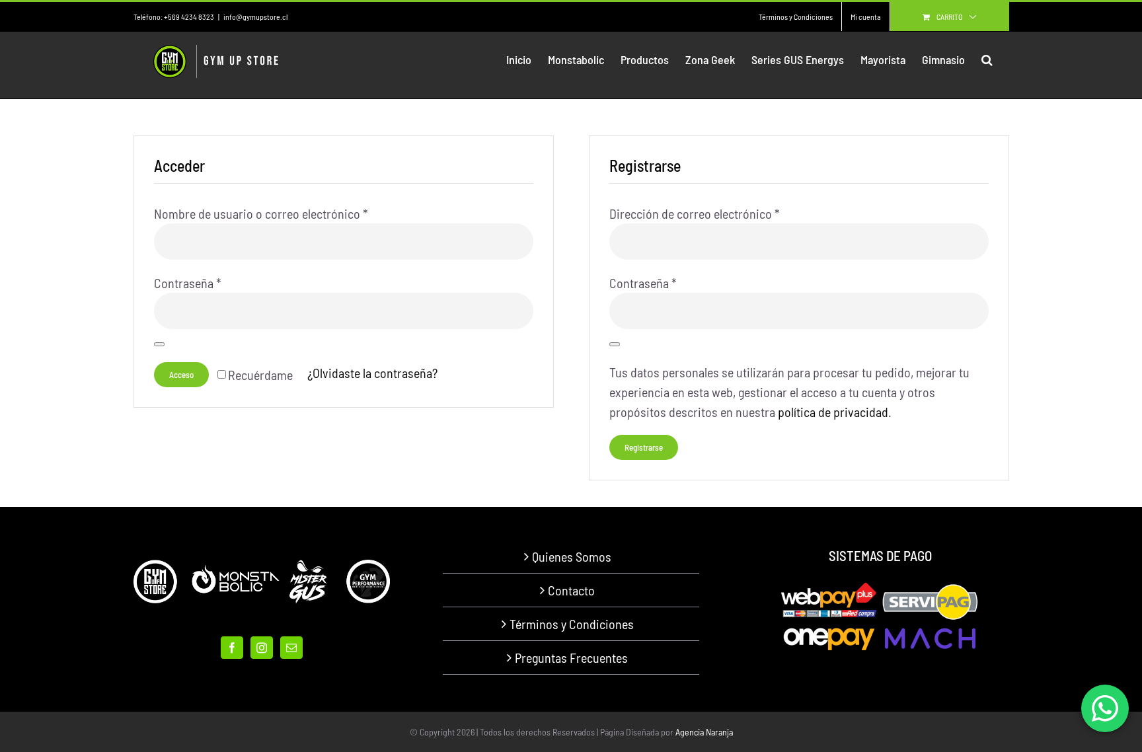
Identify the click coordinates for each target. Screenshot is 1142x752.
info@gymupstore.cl (255, 16)
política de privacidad (833, 412)
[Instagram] (261, 647)
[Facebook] (232, 647)
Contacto (571, 590)
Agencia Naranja (704, 731)
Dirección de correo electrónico (694, 213)
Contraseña (187, 283)
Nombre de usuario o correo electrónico (261, 213)
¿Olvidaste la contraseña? (372, 373)
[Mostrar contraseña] (159, 344)
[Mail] (291, 647)
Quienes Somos (571, 556)
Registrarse (644, 447)
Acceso (181, 374)
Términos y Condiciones (572, 624)
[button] (987, 59)
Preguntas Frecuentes (571, 657)
